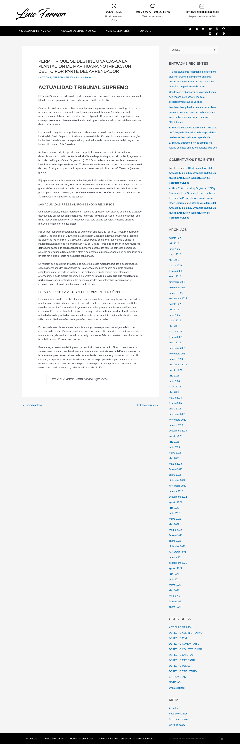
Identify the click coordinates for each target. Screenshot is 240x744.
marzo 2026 (175, 265)
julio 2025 (174, 309)
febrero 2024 (175, 403)
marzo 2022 (175, 529)
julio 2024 (174, 375)
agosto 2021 (175, 568)
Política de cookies (54, 738)
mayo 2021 (175, 584)
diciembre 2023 (177, 414)
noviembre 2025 (177, 287)
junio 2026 (174, 249)
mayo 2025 (175, 320)
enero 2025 (175, 342)
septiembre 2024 (178, 364)
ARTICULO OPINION (180, 627)
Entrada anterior (32, 405)
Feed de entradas (178, 713)
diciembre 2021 (177, 546)
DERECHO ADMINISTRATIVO (186, 632)
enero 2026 (175, 276)
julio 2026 (174, 243)
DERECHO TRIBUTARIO (183, 671)
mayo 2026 (175, 254)
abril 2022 (174, 524)
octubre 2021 (176, 557)
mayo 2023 (175, 452)
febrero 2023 (175, 469)
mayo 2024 (175, 386)
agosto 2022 (175, 502)
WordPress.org (177, 724)
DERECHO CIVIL (178, 638)
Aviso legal (31, 738)
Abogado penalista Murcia (35, 31)
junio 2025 (174, 315)
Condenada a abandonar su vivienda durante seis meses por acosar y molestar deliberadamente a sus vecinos (192, 97)
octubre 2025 (176, 293)
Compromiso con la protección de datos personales (126, 738)
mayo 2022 (175, 518)
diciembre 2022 (177, 480)
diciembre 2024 (177, 348)
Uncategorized (176, 687)
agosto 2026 (175, 237)
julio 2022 (174, 507)
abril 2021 (174, 590)
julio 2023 (174, 441)
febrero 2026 (175, 271)
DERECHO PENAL (63, 77)
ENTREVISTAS (177, 676)
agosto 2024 (175, 370)
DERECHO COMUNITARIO (184, 643)
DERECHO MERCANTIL (182, 660)
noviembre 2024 (177, 353)
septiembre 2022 (178, 496)
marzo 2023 (175, 463)
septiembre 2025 (178, 298)
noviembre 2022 (177, 485)
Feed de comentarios (180, 719)
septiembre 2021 (178, 562)
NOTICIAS (45, 77)
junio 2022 (174, 513)
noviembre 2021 (177, 551)
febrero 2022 (175, 535)
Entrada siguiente (148, 405)
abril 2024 (174, 392)
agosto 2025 (175, 304)
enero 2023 (175, 474)
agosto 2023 (175, 436)
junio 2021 (174, 579)
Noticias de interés (118, 31)
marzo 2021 (175, 596)
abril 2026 (174, 259)
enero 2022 (175, 540)
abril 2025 (174, 326)
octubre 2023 (176, 425)
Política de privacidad (81, 738)
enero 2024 (175, 408)
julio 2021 (174, 573)
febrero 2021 (175, 601)
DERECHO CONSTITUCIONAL (186, 649)
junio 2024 (174, 381)
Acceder (173, 708)
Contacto (145, 31)
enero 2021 (175, 606)
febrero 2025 (175, 337)
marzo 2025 (175, 331)
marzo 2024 (175, 397)
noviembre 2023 (177, 419)
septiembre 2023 (178, 430)
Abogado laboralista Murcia (78, 31)
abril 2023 (174, 458)
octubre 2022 (176, 491)
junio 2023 (174, 447)
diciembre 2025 (177, 282)
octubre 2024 (176, 359)
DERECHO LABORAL (181, 654)
